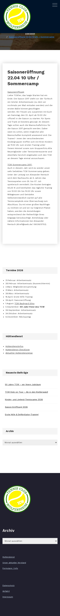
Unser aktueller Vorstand (14, 563)
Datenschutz (8, 585)
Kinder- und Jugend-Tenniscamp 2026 (24, 399)
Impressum (7, 597)
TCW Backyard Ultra (24, 303)
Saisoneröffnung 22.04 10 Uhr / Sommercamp (31, 37)
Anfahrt (6, 591)
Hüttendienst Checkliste (18, 349)
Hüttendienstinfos (14, 346)
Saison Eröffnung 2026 (16, 407)
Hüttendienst (8, 557)
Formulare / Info (10, 568)
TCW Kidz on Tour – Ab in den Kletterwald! (26, 392)
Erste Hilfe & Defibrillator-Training (21, 414)
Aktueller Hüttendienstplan (19, 353)
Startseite (30, 33)
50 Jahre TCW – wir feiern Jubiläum (23, 384)
